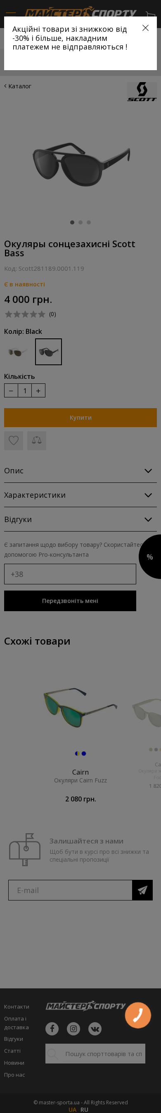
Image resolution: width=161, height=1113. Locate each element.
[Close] (145, 28)
